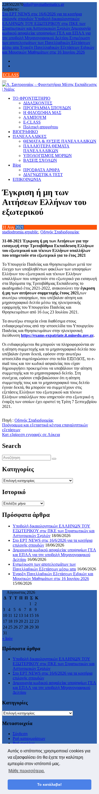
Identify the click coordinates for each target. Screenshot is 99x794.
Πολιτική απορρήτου (40, 127)
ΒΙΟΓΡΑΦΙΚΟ (25, 131)
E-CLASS (32, 122)
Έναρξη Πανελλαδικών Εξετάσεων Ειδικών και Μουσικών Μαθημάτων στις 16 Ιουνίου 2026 (48, 49)
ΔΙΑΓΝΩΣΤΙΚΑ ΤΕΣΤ (43, 174)
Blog (17, 165)
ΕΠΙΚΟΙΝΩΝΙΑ (27, 179)
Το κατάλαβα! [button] (49, 784)
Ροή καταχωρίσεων (29, 738)
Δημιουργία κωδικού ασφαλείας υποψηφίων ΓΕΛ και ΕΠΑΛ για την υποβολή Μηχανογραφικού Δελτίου (46, 33)
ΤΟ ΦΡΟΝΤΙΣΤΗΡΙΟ (31, 98)
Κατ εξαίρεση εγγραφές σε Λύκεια (31, 434)
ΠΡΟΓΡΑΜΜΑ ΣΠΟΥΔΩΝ (47, 108)
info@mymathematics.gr (43, 4)
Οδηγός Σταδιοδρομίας (59, 232)
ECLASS (11, 75)
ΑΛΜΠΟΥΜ (34, 117)
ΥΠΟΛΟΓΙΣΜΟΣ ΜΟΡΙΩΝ (47, 155)
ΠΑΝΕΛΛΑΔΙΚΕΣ (29, 136)
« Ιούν (7, 638)
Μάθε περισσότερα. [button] (26, 771)
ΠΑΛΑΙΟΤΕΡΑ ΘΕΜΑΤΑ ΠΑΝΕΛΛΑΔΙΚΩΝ (46, 148)
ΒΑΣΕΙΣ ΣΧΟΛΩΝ (40, 160)
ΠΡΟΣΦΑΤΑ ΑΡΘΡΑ (41, 170)
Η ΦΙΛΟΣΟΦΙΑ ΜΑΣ (42, 112)
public (33, 232)
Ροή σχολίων (24, 743)
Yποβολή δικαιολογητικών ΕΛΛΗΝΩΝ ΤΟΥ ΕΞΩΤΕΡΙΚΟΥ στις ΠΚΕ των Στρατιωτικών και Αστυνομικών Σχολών (44, 23)
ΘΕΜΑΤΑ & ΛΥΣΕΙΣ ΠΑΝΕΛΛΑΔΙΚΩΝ (59, 141)
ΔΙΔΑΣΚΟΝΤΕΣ (37, 103)
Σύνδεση (20, 733)
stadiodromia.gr (15, 232)
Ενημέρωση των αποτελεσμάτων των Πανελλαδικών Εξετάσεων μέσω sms (46, 43)
